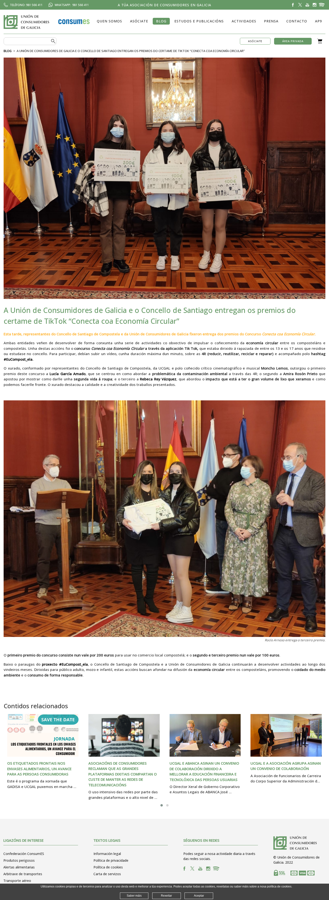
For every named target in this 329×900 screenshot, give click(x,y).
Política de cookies (108, 867)
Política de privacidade (110, 860)
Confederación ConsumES (23, 853)
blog (8, 51)
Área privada (292, 41)
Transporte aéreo (17, 880)
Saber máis (134, 895)
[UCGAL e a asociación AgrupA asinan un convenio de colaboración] (286, 735)
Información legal (107, 853)
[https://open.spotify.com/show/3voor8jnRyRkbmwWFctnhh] (321, 4)
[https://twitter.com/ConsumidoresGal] (300, 4)
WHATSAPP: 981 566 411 (72, 5)
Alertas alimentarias (19, 867)
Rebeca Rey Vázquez (158, 379)
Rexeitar (166, 895)
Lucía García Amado (67, 373)
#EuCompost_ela (18, 359)
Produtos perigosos (19, 860)
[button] (161, 805)
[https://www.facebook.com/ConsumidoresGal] (292, 4)
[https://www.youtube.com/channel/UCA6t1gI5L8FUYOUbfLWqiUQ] (307, 4)
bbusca (53, 41)
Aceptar (199, 895)
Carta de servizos (107, 874)
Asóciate (255, 41)
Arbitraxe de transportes (22, 874)
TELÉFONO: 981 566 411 (26, 5)
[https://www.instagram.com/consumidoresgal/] (314, 4)
